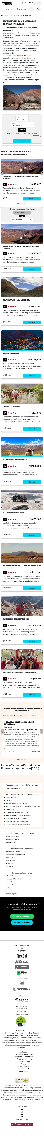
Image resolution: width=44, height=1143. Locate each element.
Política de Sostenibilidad (23, 1057)
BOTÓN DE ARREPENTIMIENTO (22, 1124)
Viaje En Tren (9, 863)
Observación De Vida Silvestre (15, 854)
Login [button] (10, 9)
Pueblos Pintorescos (12, 891)
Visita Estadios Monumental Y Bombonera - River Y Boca (23, 806)
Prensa (23, 1064)
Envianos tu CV (23, 1066)
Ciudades (9, 888)
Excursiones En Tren (12, 842)
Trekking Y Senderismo (13, 851)
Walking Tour (10, 809)
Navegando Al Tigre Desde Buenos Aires (18, 815)
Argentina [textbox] (20, 119)
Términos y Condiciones (24, 1054)
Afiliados (23, 1052)
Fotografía (9, 882)
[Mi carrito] (38, 9)
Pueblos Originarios (12, 894)
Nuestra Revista (24, 1069)
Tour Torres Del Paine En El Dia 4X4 (16, 818)
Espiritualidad (10, 885)
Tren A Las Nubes (11, 797)
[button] (2, 173)
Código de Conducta (24, 1059)
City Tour (8, 800)
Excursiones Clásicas (12, 839)
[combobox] (22, 118)
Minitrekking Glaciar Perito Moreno (17, 803)
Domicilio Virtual (22, 1014)
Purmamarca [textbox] (15, 126)
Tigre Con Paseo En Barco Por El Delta (17, 812)
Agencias (22, 9)
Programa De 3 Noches (13, 788)
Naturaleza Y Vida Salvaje (13, 879)
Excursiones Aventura (12, 836)
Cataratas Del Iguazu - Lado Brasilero (17, 821)
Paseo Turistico (10, 860)
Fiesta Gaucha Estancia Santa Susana (18, 824)
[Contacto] (31, 9)
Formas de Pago (23, 1061)
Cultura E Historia (11, 876)
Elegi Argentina (23, 1071)
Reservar (32, 198)
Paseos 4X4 (9, 857)
